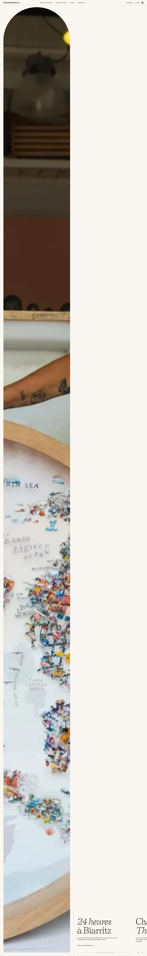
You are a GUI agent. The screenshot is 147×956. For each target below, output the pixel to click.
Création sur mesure (61, 2)
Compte (137, 2)
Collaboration (81, 2)
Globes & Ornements (46, 2)
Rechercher (129, 2)
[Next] (142, 952)
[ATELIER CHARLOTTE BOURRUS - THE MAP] (18, 2)
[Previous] (138, 952)
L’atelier (72, 2)
